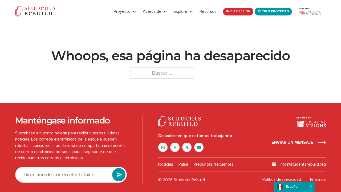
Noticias (165, 164)
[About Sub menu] (165, 11)
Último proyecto (273, 11)
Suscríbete (118, 174)
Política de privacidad (281, 179)
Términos (317, 179)
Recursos (208, 11)
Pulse (183, 164)
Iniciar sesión (238, 11)
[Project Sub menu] (134, 11)
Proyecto (122, 11)
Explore (180, 11)
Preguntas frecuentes (214, 164)
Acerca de (152, 11)
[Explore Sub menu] (191, 11)
